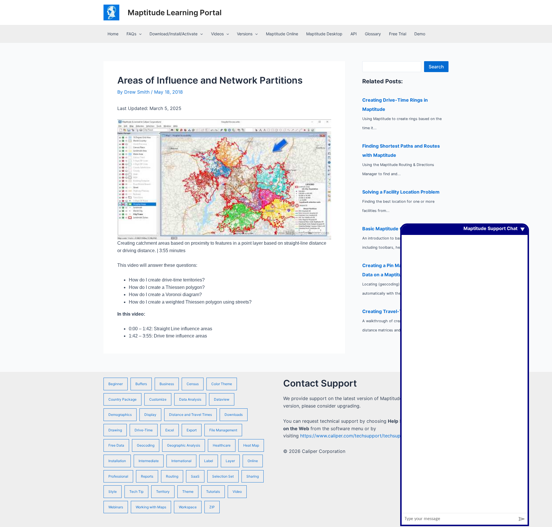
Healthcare (222, 445)
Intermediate (149, 461)
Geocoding (145, 445)
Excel (169, 430)
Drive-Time (144, 430)
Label (208, 461)
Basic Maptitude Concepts (391, 228)
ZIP (212, 507)
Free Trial (397, 33)
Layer (230, 461)
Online (253, 461)
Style (112, 491)
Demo (419, 33)
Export (192, 430)
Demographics (120, 414)
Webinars (115, 507)
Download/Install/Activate (174, 33)
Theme (187, 491)
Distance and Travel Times (190, 414)
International (181, 461)
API (353, 33)
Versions (244, 33)
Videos (217, 33)
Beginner (115, 384)
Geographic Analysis (183, 445)
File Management (223, 430)
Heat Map (251, 445)
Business (167, 384)
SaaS (195, 476)
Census (193, 384)
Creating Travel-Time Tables (394, 311)
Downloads (234, 414)
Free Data (116, 445)
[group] (465, 369)
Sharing (252, 476)
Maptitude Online (282, 33)
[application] (138, 34)
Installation (117, 461)
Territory (163, 491)
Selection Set (223, 476)
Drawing (115, 430)
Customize (157, 399)
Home (113, 33)
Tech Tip (136, 491)
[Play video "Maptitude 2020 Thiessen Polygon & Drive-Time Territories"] (224, 179)
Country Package (122, 399)
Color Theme (221, 384)
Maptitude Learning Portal (175, 12)
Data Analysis (190, 399)
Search (436, 67)
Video (237, 491)
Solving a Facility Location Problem (401, 192)
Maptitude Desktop (324, 33)
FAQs (131, 33)
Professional (118, 476)
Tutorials (213, 491)
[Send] (522, 519)
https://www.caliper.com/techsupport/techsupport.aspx (360, 436)
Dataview (221, 399)
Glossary (373, 33)
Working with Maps (151, 507)
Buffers (141, 384)
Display (150, 414)
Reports (147, 476)
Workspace (188, 507)
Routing (172, 476)
